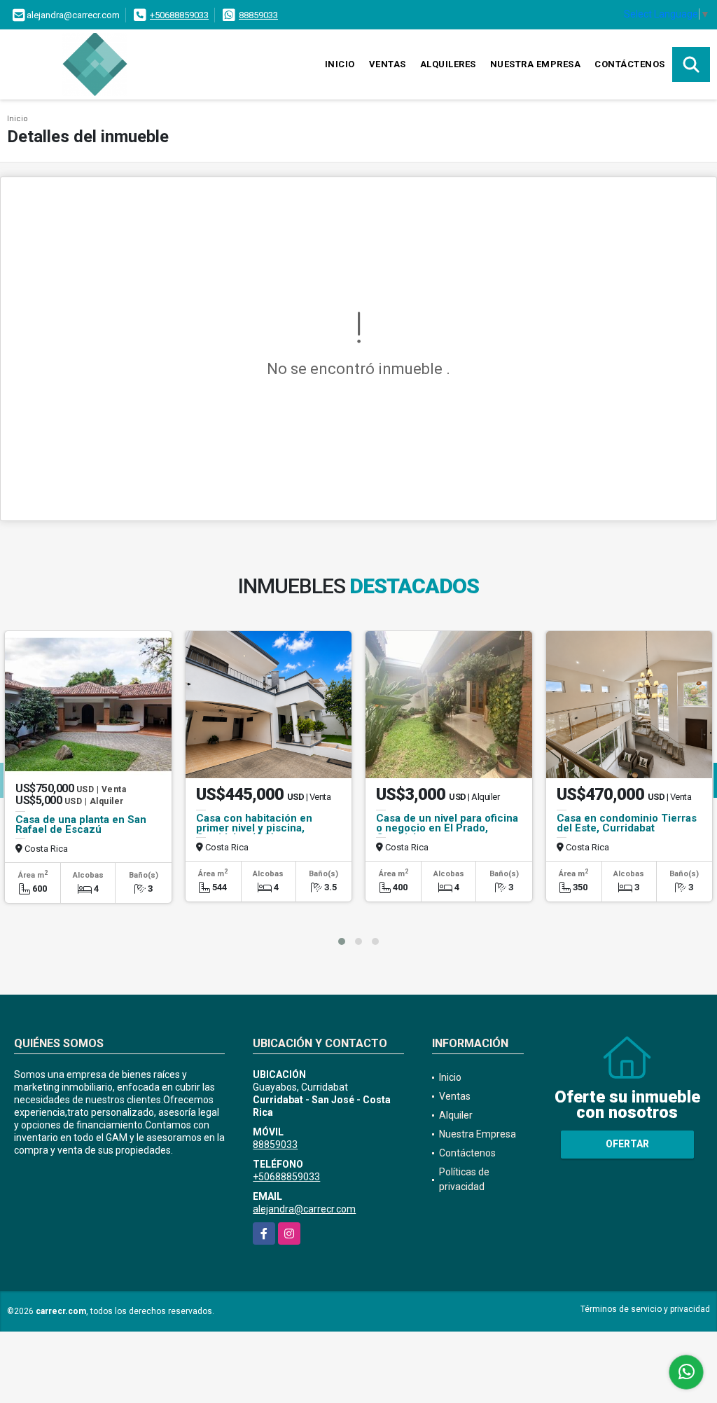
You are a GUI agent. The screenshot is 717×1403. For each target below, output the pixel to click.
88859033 (258, 15)
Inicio (340, 64)
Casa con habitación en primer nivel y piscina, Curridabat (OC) (254, 828)
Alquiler (456, 1115)
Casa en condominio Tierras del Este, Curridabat (627, 823)
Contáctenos (629, 64)
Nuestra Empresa (535, 64)
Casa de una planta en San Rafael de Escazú (80, 824)
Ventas (387, 64)
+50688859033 (179, 15)
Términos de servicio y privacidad (645, 1309)
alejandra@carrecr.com (304, 1209)
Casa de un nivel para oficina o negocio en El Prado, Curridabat (447, 828)
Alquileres (448, 64)
